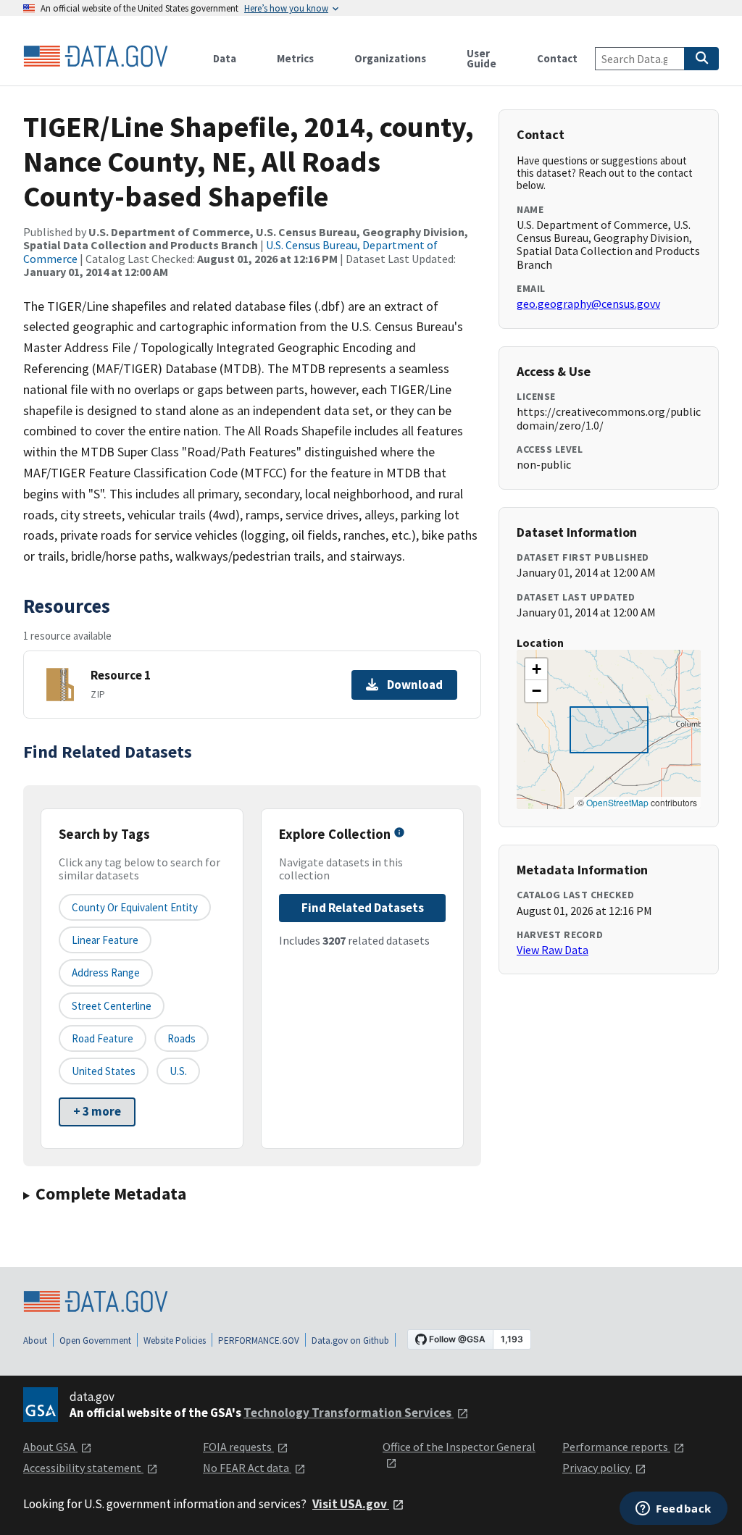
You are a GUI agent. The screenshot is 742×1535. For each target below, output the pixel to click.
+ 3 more (97, 1111)
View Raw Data (552, 949)
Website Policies (174, 1340)
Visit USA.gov (350, 1504)
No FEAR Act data (247, 1467)
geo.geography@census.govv (588, 303)
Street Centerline (111, 1006)
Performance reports (616, 1446)
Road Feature (102, 1038)
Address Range (106, 972)
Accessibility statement (83, 1467)
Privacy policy (597, 1467)
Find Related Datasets (362, 908)
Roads (181, 1038)
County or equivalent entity (135, 907)
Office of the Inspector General (459, 1446)
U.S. (178, 1071)
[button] (536, 669)
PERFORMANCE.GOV (258, 1340)
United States (104, 1071)
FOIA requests (238, 1446)
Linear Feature (105, 940)
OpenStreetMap (617, 802)
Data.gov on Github (350, 1340)
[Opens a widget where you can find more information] (674, 1510)
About (35, 1340)
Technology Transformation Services (348, 1413)
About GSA (50, 1446)
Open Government (95, 1340)
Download (415, 685)
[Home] (95, 56)
